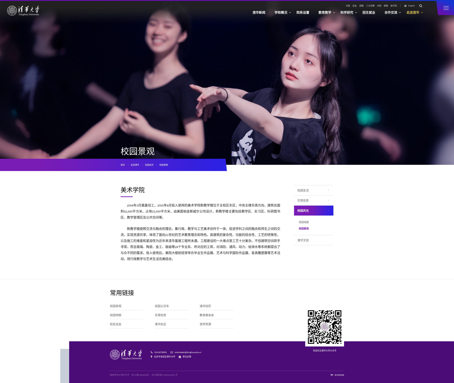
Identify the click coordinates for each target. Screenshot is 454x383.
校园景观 (163, 165)
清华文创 (303, 240)
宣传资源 (205, 324)
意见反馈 (187, 356)
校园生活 (303, 190)
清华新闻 (259, 12)
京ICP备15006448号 (140, 375)
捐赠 (361, 5)
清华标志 (160, 324)
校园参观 (115, 306)
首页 (123, 165)
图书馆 (394, 5)
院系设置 (303, 12)
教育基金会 (207, 315)
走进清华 (135, 165)
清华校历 (205, 306)
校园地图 (304, 222)
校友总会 (115, 324)
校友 (355, 5)
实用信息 (303, 200)
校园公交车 (162, 306)
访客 (348, 5)
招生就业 (368, 12)
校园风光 (149, 165)
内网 (379, 5)
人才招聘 (370, 5)
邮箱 (386, 5)
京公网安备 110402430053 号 (164, 375)
